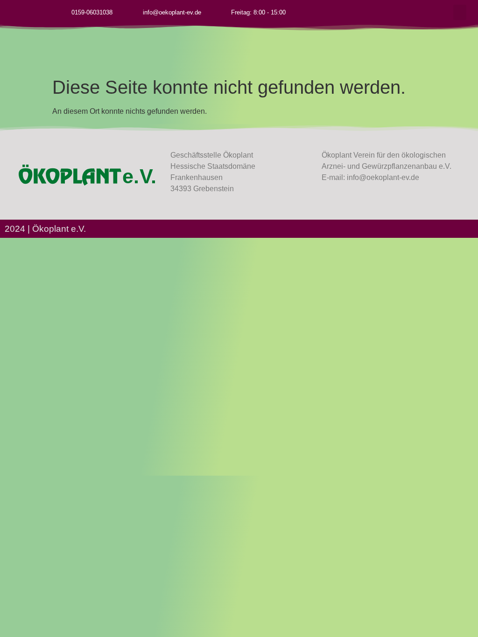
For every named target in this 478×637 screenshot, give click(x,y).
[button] (459, 12)
